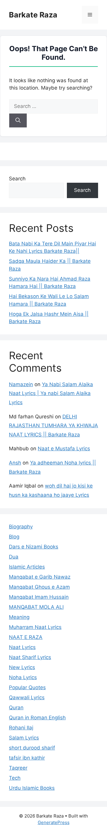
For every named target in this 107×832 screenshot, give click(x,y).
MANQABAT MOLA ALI (36, 607)
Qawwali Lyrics (27, 697)
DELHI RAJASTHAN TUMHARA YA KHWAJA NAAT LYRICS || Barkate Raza (53, 426)
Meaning (19, 617)
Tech (15, 778)
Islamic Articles (27, 567)
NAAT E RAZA (26, 637)
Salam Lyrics (24, 738)
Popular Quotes (27, 687)
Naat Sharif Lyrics (30, 657)
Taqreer (18, 768)
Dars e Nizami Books (33, 547)
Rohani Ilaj (21, 728)
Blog (14, 537)
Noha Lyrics (23, 677)
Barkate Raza (33, 14)
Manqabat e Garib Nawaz (39, 577)
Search (17, 179)
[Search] (18, 121)
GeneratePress (54, 822)
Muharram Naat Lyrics (35, 627)
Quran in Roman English (37, 718)
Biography (21, 527)
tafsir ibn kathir (27, 758)
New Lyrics (22, 667)
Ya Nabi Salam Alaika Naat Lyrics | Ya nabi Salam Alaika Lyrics (51, 393)
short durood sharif (32, 748)
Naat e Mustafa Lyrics (64, 448)
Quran (16, 707)
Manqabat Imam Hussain (39, 597)
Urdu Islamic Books (32, 788)
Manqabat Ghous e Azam (39, 587)
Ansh (15, 463)
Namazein (21, 384)
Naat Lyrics (22, 647)
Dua (13, 557)
